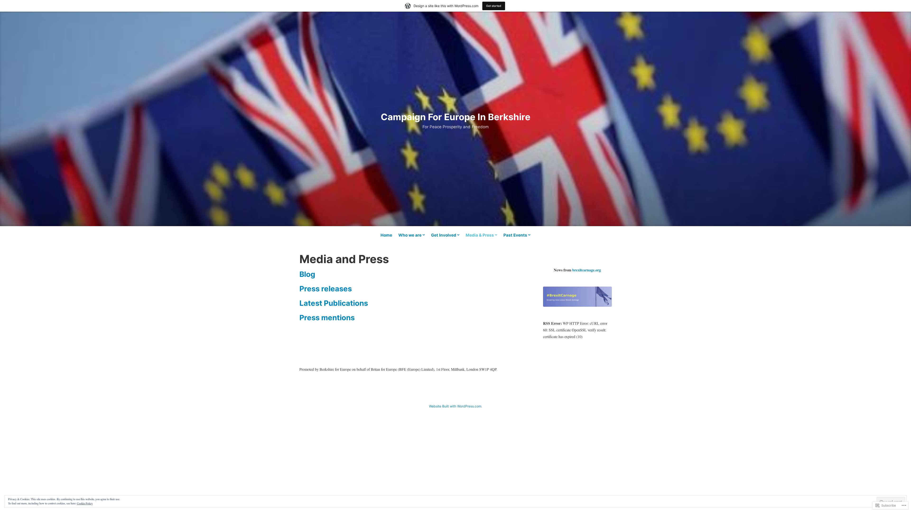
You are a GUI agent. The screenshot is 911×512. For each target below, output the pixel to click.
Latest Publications (333, 303)
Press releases (325, 288)
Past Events (515, 235)
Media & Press (480, 235)
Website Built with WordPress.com (455, 406)
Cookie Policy (85, 503)
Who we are (410, 235)
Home (386, 235)
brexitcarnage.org (586, 270)
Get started (493, 6)
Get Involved (443, 235)
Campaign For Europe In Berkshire (455, 116)
